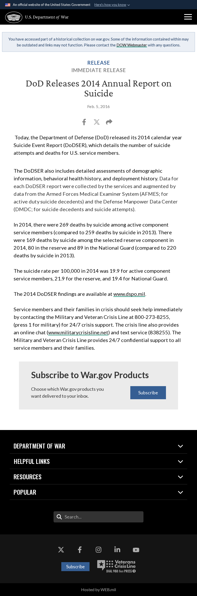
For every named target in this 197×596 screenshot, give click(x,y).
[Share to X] (97, 123)
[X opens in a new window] (61, 549)
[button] (188, 17)
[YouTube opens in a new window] (136, 549)
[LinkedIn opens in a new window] (117, 549)
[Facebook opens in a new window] (79, 549)
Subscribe (148, 392)
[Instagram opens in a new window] (98, 549)
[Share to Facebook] (84, 123)
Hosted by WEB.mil (98, 589)
